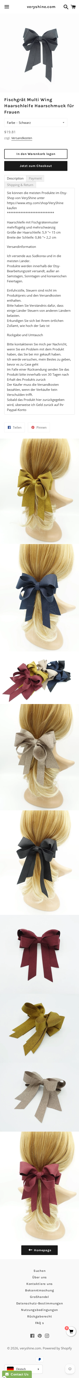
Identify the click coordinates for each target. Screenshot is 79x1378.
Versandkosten (21, 138)
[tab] (15, 178)
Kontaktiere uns (39, 1284)
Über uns (39, 1277)
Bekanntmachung (39, 1290)
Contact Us (18, 1374)
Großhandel (39, 1297)
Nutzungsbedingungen (39, 1310)
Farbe (11, 122)
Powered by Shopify (57, 1348)
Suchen (39, 1271)
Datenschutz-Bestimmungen (39, 1303)
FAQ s (39, 1323)
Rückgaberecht (39, 1316)
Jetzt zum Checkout (36, 166)
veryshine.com (39, 6)
